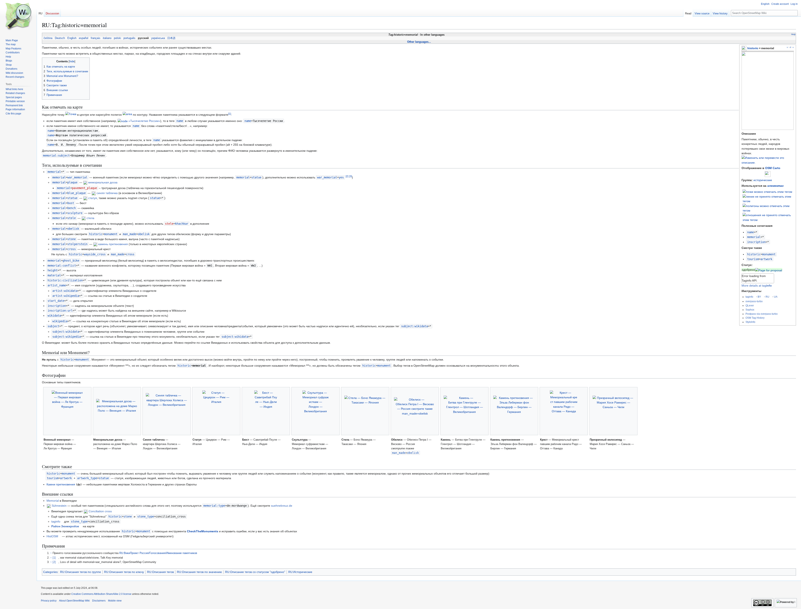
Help (793, 34)
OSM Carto (772, 168)
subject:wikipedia (66, 336)
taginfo (749, 296)
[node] (123, 121)
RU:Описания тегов (160, 572)
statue (155, 198)
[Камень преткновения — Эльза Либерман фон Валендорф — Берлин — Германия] (514, 411)
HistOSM (52, 536)
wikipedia (59, 321)
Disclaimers (99, 600)
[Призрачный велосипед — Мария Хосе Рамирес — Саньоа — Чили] (613, 411)
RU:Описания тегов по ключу (124, 572)
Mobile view (115, 600)
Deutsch (60, 38)
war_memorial (327, 177)
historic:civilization (65, 280)
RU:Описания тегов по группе (80, 572)
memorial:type (214, 505)
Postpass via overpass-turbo (762, 313)
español (83, 38)
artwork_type (87, 478)
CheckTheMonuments (202, 531)
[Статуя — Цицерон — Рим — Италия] (216, 411)
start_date (56, 300)
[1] (54, 557)
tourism (753, 259)
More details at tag (757, 285)
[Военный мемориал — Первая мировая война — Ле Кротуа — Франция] (67, 411)
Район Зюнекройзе (65, 526)
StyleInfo (750, 322)
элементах (775, 185)
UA (775, 296)
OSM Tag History (755, 317)
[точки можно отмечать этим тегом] (767, 191)
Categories (50, 572)
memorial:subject (56, 155)
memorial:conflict (62, 265)
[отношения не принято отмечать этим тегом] (768, 217)
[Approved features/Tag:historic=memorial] (768, 269)
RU (767, 296)
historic (752, 48)
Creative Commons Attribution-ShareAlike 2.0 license (101, 594)
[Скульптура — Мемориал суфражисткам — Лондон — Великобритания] (315, 411)
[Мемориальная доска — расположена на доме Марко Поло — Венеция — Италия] (117, 411)
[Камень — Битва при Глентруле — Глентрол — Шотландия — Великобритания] (464, 411)
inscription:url (60, 310)
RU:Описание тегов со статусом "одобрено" (255, 572)
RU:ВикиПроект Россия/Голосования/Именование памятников (158, 553)
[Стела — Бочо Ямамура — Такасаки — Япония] (365, 411)
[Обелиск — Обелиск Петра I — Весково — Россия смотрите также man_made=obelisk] (415, 411)
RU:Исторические (300, 572)
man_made (129, 234)
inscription (756, 242)
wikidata (54, 315)
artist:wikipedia (65, 295)
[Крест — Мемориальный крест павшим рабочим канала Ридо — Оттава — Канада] (564, 411)
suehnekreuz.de (281, 505)
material (54, 275)
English (72, 38)
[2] (54, 562)
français (95, 38)
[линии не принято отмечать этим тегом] (768, 198)
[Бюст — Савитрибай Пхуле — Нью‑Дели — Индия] (266, 411)
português (129, 38)
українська (158, 38)
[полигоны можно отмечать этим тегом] (768, 208)
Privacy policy (49, 600)
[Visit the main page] (18, 16)
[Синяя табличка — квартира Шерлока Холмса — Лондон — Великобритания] (166, 411)
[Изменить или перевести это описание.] (768, 162)
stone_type (145, 516)
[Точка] (70, 114)
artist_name (57, 285)
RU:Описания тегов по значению (199, 572)
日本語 (171, 38)
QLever (750, 305)
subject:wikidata (414, 326)
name (750, 232)
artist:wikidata (64, 290)
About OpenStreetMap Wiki (74, 600)
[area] (127, 114)
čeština (48, 38)
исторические (762, 180)
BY (759, 296)
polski (117, 38)
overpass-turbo (754, 301)
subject (53, 326)
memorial (754, 237)
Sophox (750, 309)
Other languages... (419, 41)
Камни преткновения (61, 484)
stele (169, 223)
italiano (107, 38)
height (53, 270)
